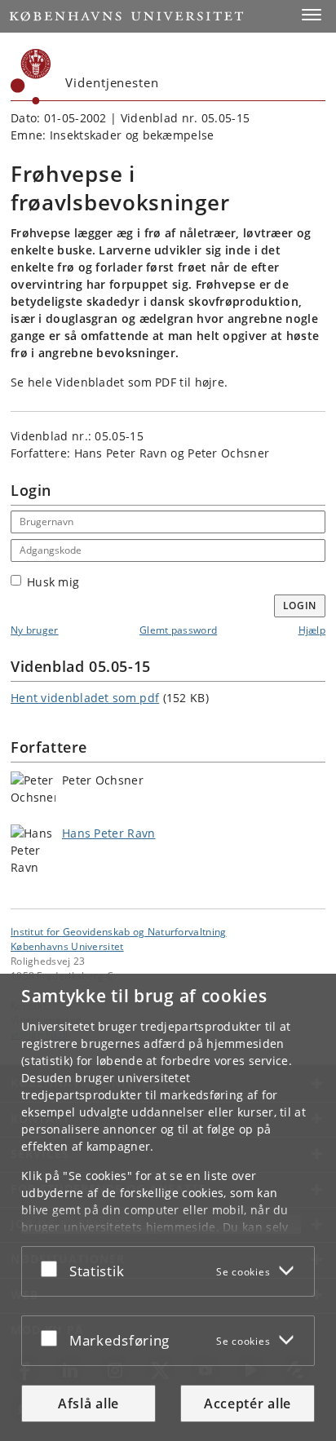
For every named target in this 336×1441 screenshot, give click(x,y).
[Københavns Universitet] (31, 76)
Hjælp (312, 630)
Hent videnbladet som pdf (85, 697)
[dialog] (168, 1207)
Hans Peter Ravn (109, 833)
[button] (311, 14)
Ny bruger (35, 630)
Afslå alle (88, 1403)
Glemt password (178, 630)
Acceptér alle (247, 1403)
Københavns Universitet (67, 946)
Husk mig (53, 582)
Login (300, 605)
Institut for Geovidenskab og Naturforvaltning (119, 931)
